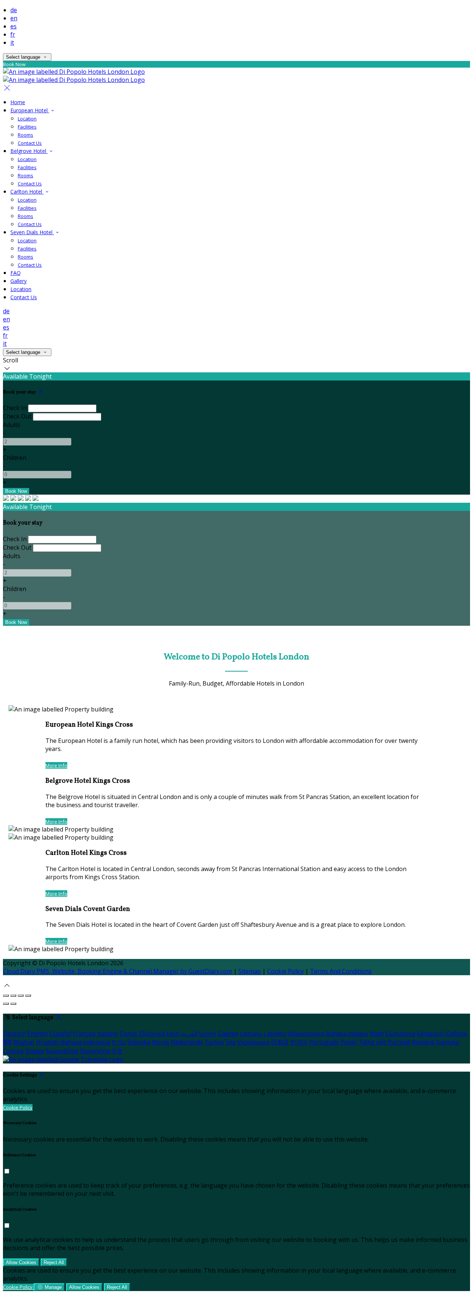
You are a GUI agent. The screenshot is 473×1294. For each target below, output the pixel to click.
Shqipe (34, 1051)
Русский (399, 1042)
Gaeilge (228, 1034)
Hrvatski (47, 1042)
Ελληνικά (152, 1034)
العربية (189, 1034)
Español (60, 1034)
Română (423, 1042)
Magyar (24, 1042)
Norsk (160, 1042)
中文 (117, 1051)
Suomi (207, 1034)
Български (400, 1034)
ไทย (230, 1042)
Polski (348, 1042)
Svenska (447, 1042)
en (13, 18)
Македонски (306, 1034)
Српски (13, 1051)
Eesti (173, 1034)
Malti (377, 1034)
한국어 (299, 1042)
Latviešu (275, 1034)
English (37, 1034)
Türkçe (214, 1042)
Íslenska (138, 1042)
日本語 (280, 1042)
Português (324, 1042)
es (13, 26)
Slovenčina (95, 1051)
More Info (56, 765)
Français (84, 1034)
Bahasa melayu (347, 1034)
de (13, 10)
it (12, 42)
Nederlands (187, 1042)
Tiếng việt (372, 1042)
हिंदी (7, 1042)
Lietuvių (251, 1034)
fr (12, 34)
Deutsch (14, 1034)
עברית (119, 1042)
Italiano (107, 1034)
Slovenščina (61, 1051)
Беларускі (431, 1034)
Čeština (456, 1034)
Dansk (128, 1034)
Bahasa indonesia (85, 1042)
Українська (253, 1042)
